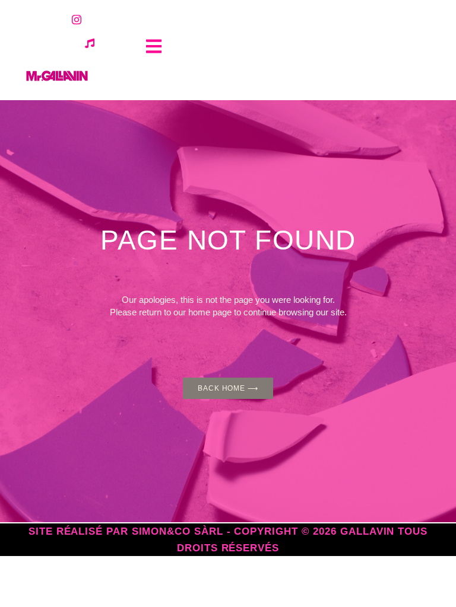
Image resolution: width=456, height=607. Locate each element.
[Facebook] (50, 19)
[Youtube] (103, 19)
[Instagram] (77, 19)
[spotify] (63, 43)
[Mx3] (90, 43)
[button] (153, 46)
